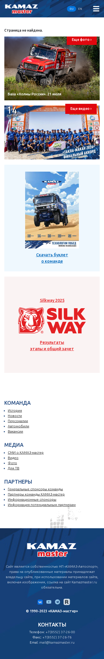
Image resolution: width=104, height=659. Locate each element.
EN (80, 8)
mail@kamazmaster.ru (57, 642)
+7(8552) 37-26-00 (60, 632)
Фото (12, 463)
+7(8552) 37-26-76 (57, 637)
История (15, 410)
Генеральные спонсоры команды (35, 489)
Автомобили (18, 426)
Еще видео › (81, 108)
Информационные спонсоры (32, 499)
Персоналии (18, 421)
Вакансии (15, 431)
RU (72, 8)
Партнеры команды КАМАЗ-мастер (36, 494)
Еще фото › (82, 39)
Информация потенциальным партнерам (42, 504)
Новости (15, 415)
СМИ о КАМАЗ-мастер (26, 452)
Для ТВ (13, 468)
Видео (13, 458)
